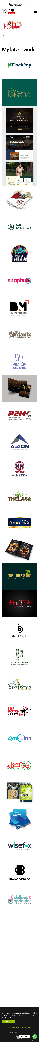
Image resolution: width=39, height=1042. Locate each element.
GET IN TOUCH (8, 1021)
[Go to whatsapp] (34, 1036)
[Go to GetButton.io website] (35, 1040)
